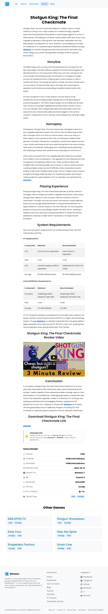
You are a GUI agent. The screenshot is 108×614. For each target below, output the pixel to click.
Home (23, 4)
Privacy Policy (72, 610)
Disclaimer (82, 610)
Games (50, 591)
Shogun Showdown (71, 519)
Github (86, 584)
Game (44, 4)
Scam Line (64, 544)
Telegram (87, 580)
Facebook (87, 577)
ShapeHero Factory (21, 544)
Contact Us (61, 610)
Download (34, 4)
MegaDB (27, 426)
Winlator (27, 49)
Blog (52, 4)
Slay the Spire (66, 532)
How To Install (53, 584)
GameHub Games (55, 601)
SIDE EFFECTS (17, 519)
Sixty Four (14, 532)
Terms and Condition (95, 610)
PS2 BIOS (51, 594)
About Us (52, 610)
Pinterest (87, 588)
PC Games (52, 598)
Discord (86, 595)
